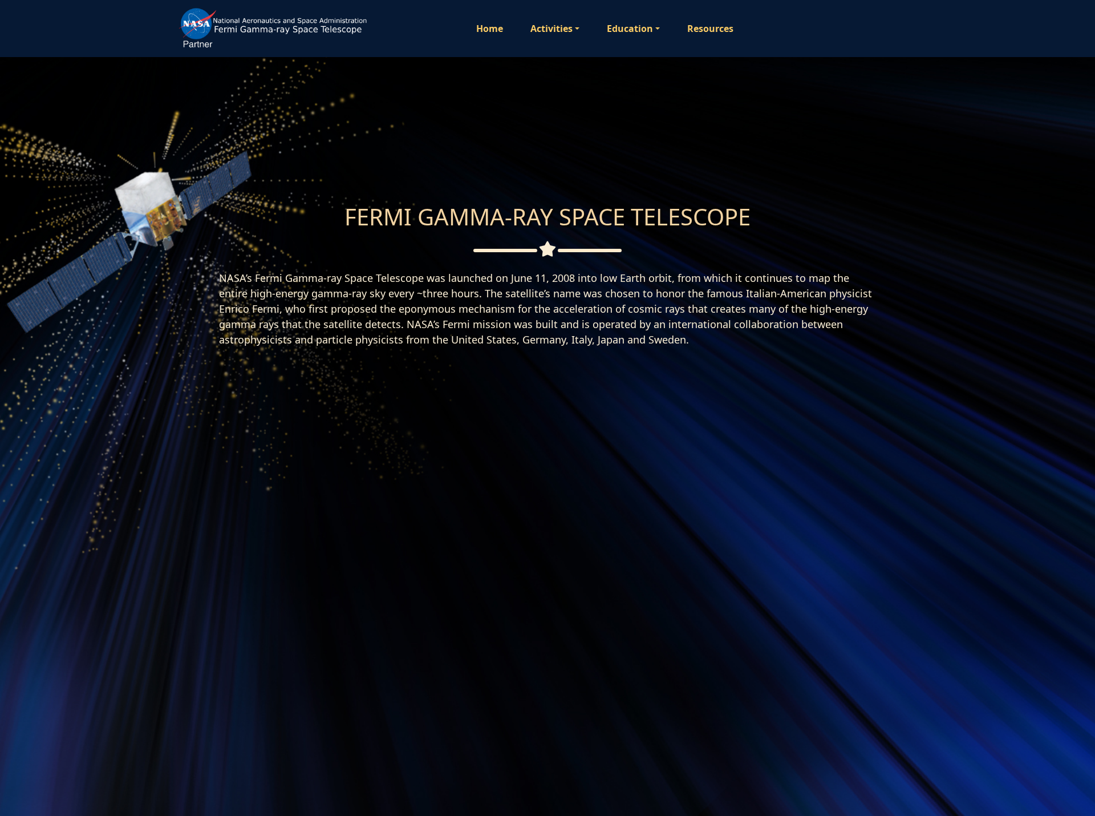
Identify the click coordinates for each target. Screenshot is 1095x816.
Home (489, 28)
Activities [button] (551, 28)
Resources (710, 28)
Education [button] (630, 28)
